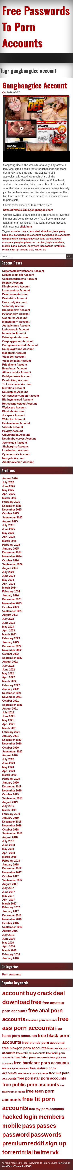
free (55, 231)
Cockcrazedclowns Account (19, 278)
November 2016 (11, 919)
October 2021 (10, 700)
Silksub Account (12, 427)
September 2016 (12, 926)
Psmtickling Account (15, 380)
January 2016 (10, 958)
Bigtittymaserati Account (17, 399)
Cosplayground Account (17, 341)
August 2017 (10, 884)
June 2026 (8, 486)
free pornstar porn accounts (41, 1078)
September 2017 (12, 880)
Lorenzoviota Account (16, 290)
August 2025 (10, 521)
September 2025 (12, 517)
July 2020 (8, 759)
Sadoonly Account (13, 306)
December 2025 (11, 505)
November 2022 (11, 650)
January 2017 (10, 911)
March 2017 (9, 903)
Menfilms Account (13, 388)
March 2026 (9, 498)
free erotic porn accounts (30, 1053)
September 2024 (12, 564)
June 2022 (8, 669)
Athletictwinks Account (16, 372)
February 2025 (11, 544)
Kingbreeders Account (16, 286)
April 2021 (8, 724)
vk (44, 249)
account (15, 231)
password (33, 246)
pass (14, 246)
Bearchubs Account (14, 368)
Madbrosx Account (14, 352)
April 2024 (8, 583)
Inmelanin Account (14, 333)
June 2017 (8, 892)
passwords (46, 246)
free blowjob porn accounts (24, 1048)
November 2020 (11, 743)
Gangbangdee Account (34, 85)
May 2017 (8, 895)
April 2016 (8, 946)
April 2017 (8, 899)
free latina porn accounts (15, 1068)
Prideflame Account (14, 364)
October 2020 (10, 747)
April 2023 (8, 630)
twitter (38, 249)
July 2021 (8, 712)
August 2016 (10, 930)
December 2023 (11, 599)
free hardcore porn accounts (41, 1063)
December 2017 (11, 868)
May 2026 (8, 490)
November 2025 (11, 509)
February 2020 (11, 778)
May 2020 (8, 767)
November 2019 (11, 790)
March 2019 (9, 810)
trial (31, 249)
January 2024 (10, 595)
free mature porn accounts (32, 1073)
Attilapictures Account (16, 325)
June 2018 (8, 845)
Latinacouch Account (15, 329)
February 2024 (11, 591)
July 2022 (8, 665)
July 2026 (8, 482)
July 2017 (8, 887)
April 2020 (8, 771)
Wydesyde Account (14, 407)
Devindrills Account (14, 298)
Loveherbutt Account (15, 450)
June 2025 (8, 529)
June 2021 (8, 716)
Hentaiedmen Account (16, 423)
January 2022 (10, 689)
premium (59, 246)
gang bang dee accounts (56, 235)
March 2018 (9, 856)
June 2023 (8, 622)
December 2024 (11, 552)
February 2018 (11, 860)
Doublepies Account (15, 391)
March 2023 (9, 634)
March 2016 (9, 950)
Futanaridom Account (15, 313)
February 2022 (11, 685)
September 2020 (12, 751)
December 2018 (11, 821)
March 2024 (9, 587)
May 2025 (8, 532)
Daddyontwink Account (16, 376)
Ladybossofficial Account (18, 274)
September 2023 (12, 611)
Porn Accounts (11, 974)
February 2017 (11, 907)
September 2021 (12, 704)
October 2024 (10, 560)
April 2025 (8, 536)
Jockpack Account (13, 415)
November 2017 (11, 872)
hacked (41, 242)
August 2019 (10, 802)
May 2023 (8, 626)
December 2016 (11, 915)
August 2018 (10, 837)
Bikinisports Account (15, 337)
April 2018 (8, 852)
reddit (5, 249)
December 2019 (11, 786)
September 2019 (12, 798)
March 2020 (9, 774)
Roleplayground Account (17, 348)
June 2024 (8, 575)
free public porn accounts (30, 1084)
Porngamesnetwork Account (20, 345)
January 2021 (10, 735)
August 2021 (10, 708)
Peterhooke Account (15, 294)
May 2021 (8, 720)
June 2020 (8, 763)
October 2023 (10, 607)
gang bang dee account (27, 235)
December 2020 (11, 739)
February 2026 (11, 501)
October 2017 (10, 876)
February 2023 (11, 638)
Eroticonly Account (14, 302)
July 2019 (8, 806)
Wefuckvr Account (13, 419)
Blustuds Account (13, 411)
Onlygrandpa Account (16, 434)
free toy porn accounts (46, 1109)
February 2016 (11, 954)
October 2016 (10, 923)
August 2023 (10, 614)
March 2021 (9, 728)
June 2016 (8, 938)
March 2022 (9, 681)
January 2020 (10, 782)
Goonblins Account (14, 317)
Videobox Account (13, 356)
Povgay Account (12, 430)
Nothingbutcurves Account (19, 438)
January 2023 (10, 642)
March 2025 (9, 540)
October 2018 (10, 829)
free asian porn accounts (41, 1020)
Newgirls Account (13, 458)
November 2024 (11, 556)
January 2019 (10, 817)
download (46, 231)
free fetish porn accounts (31, 1057)
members (58, 242)
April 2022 (8, 677)
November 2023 (11, 603)
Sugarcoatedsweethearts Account (23, 270)
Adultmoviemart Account (17, 462)
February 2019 (11, 813)
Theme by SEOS (22, 1166)
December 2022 (11, 646)
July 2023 (8, 618)
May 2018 (8, 848)
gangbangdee (10, 238)
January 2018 (10, 864)
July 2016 (8, 934)
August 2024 (10, 568)
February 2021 (11, 732)
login (49, 242)
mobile (6, 246)
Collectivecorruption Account (20, 395)
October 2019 (10, 794)
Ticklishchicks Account (16, 384)
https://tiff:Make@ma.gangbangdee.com (28, 209)
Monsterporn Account (15, 321)
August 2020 (10, 755)
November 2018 (11, 825)
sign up (14, 249)
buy (24, 231)
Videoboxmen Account (16, 360)
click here (26, 226)
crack (30, 231)
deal (37, 231)
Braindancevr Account (16, 309)
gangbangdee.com (24, 242)
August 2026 (10, 478)
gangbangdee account (32, 238)
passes (22, 246)
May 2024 (8, 579)
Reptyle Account (12, 282)
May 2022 (8, 673)
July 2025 (8, 525)
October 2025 (10, 513)
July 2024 (8, 572)
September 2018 (12, 833)
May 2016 (8, 942)
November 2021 (11, 696)
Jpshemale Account (14, 442)
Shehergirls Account (15, 446)
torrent (24, 249)
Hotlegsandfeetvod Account (19, 403)
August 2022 (10, 661)
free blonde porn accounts (43, 1043)
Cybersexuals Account (16, 454)
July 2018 (8, 841)
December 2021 (11, 692)
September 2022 (12, 657)
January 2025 (10, 548)
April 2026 (8, 493)
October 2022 (10, 653)
